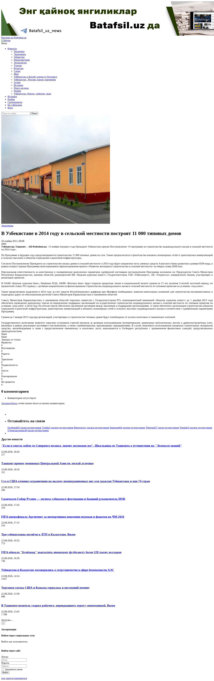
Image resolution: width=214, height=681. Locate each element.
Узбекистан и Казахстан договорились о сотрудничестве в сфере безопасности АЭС (57, 570)
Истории (18, 85)
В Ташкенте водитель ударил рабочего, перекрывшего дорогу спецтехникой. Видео (58, 605)
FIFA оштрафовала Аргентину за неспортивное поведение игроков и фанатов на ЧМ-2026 (62, 516)
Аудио (17, 82)
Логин (4, 656)
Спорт (17, 71)
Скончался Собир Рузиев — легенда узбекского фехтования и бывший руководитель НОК (63, 498)
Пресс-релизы (21, 88)
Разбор (17, 91)
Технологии (20, 62)
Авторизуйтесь (9, 403)
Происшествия (22, 60)
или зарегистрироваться (14, 678)
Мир (16, 74)
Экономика (20, 54)
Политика (19, 51)
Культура (18, 68)
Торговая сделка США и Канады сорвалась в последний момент (45, 587)
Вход (10, 107)
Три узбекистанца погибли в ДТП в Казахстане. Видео (38, 534)
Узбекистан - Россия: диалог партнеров (35, 79)
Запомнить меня (13, 669)
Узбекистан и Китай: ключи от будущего (35, 76)
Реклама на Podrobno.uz (13, 37)
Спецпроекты (15, 102)
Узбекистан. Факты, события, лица (32, 93)
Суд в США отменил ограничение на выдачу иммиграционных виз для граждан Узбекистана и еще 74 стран (75, 481)
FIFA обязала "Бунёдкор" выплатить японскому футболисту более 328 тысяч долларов (61, 552)
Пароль (5, 663)
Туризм (18, 65)
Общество (19, 57)
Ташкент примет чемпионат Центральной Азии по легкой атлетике (47, 463)
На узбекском (15, 105)
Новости (12, 48)
